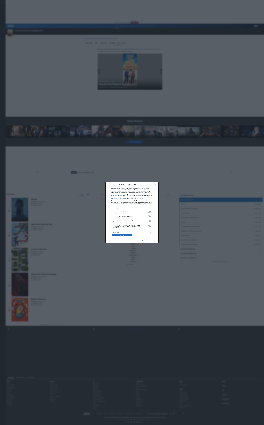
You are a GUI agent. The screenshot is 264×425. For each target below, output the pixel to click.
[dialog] (132, 212)
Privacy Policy (140, 240)
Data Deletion (124, 240)
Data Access (132, 240)
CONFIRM (122, 235)
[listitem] (132, 208)
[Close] (155, 185)
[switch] (149, 212)
